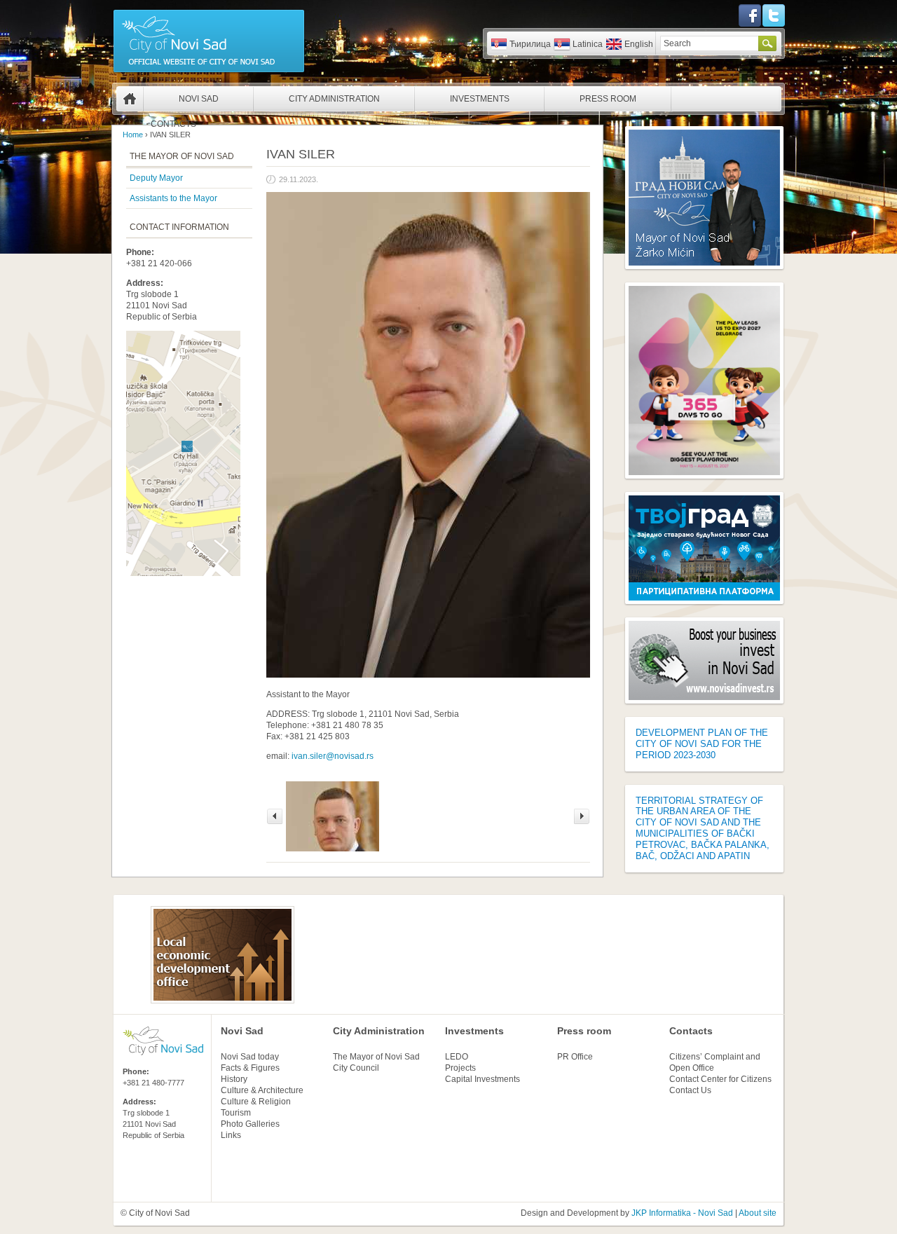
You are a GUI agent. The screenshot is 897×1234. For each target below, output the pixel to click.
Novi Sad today (250, 1057)
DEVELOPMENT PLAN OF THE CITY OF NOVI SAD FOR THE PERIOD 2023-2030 (702, 743)
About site (757, 1213)
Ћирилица (530, 44)
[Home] (209, 71)
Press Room (608, 99)
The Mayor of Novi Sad (376, 1057)
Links (231, 1135)
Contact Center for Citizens (720, 1079)
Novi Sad (199, 99)
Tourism (236, 1113)
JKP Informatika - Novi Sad (682, 1213)
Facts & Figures (250, 1068)
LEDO (456, 1057)
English (638, 44)
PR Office (575, 1057)
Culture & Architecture (262, 1090)
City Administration (334, 99)
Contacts (173, 124)
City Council (356, 1068)
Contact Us (690, 1090)
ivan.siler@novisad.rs (333, 756)
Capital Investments (482, 1079)
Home (130, 98)
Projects (460, 1068)
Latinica (588, 44)
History (234, 1079)
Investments (479, 99)
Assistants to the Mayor (173, 198)
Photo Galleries (250, 1124)
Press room (584, 1030)
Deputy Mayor (156, 178)
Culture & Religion (256, 1101)
